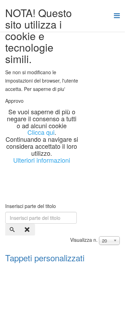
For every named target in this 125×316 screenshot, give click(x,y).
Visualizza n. (84, 239)
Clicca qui (41, 132)
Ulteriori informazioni (41, 159)
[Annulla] (27, 230)
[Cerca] (12, 230)
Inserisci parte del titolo (31, 205)
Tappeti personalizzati (44, 258)
